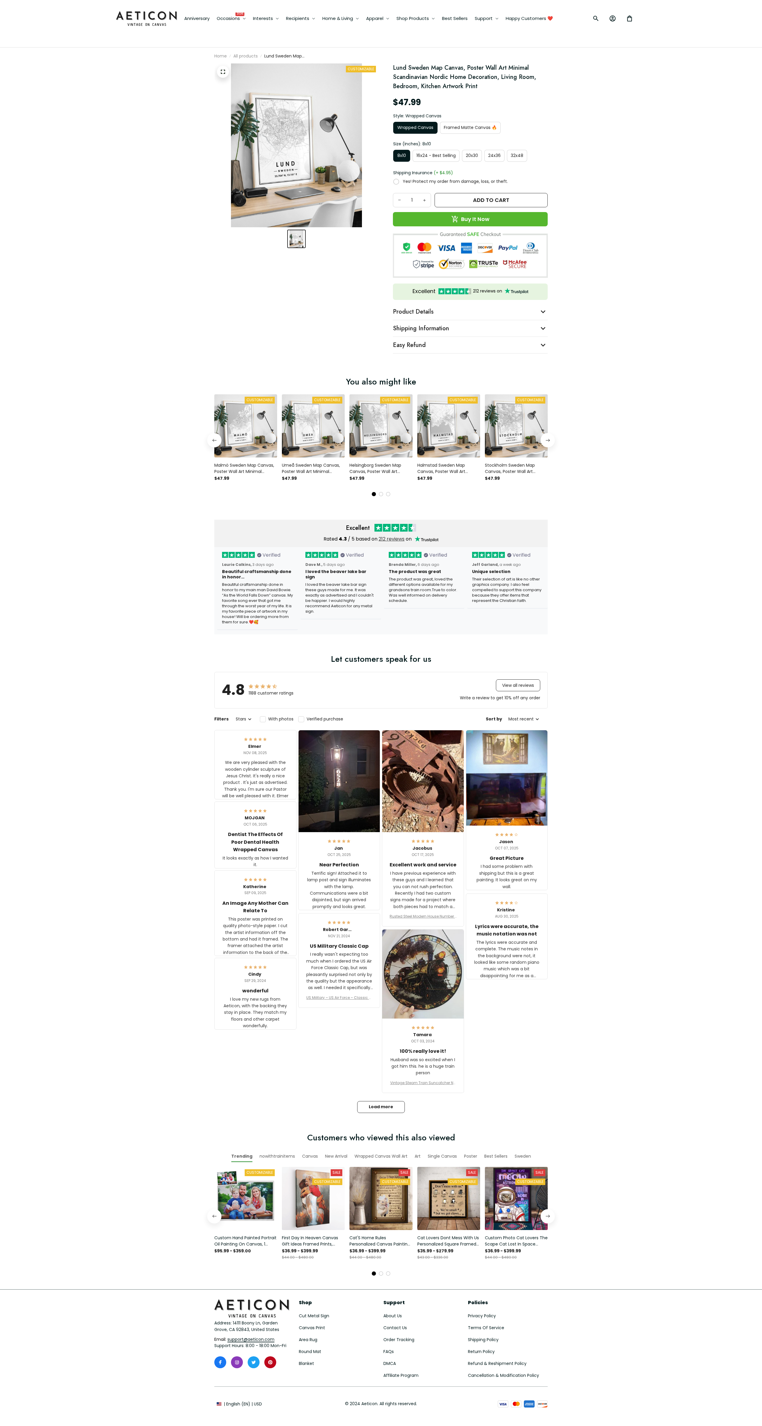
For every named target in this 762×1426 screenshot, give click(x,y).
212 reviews (392, 538)
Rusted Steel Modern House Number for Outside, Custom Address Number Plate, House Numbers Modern (423, 916)
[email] (250, 1339)
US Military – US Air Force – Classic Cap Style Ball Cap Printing (339, 997)
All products (245, 56)
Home (220, 56)
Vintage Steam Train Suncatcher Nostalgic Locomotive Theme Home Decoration (423, 1083)
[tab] (374, 494)
